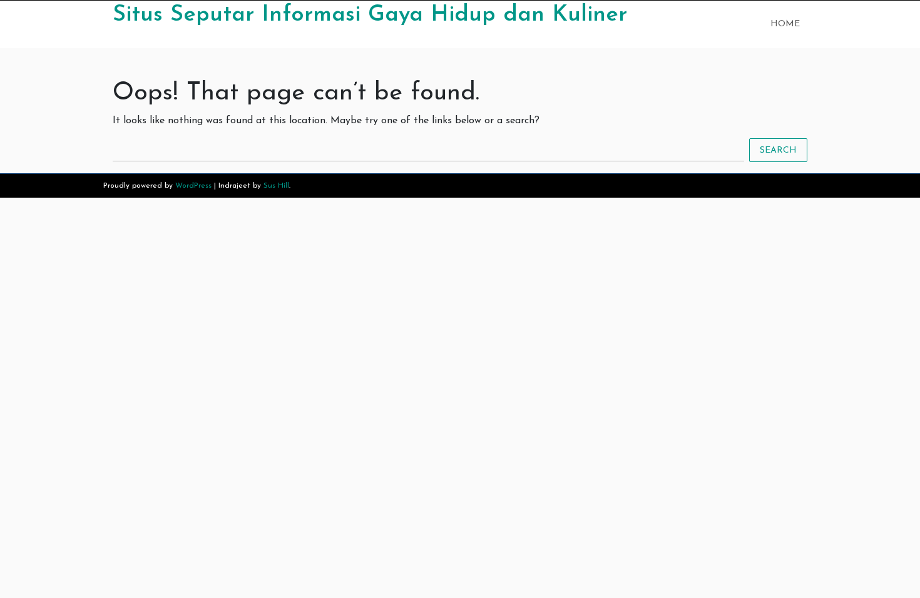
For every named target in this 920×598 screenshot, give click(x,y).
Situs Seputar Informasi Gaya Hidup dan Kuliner (370, 15)
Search (778, 150)
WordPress (193, 186)
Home (785, 24)
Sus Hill (276, 186)
